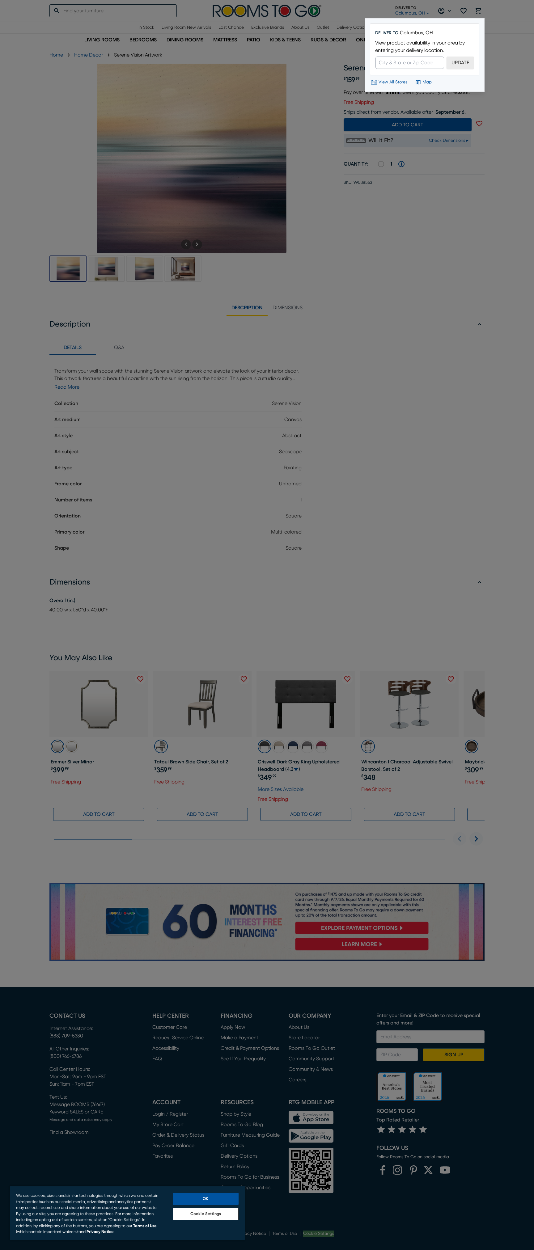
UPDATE (460, 62)
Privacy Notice (100, 1232)
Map (427, 82)
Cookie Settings (205, 1214)
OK (205, 1199)
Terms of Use (145, 1226)
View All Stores (393, 82)
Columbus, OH (416, 32)
